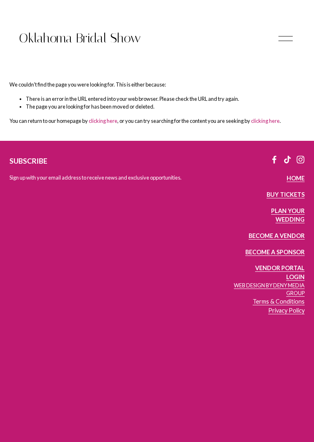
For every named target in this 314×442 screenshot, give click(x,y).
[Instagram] (300, 159)
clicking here (103, 121)
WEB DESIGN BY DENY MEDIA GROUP (269, 289)
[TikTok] (287, 159)
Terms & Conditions (279, 301)
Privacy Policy (286, 310)
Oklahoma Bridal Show (80, 38)
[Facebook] (274, 159)
